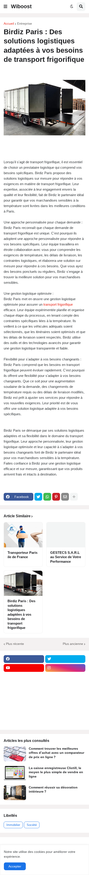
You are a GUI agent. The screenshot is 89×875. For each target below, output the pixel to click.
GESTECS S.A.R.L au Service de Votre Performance (65, 557)
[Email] (65, 497)
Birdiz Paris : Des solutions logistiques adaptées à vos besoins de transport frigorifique (21, 614)
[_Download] (24, 695)
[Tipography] (65, 712)
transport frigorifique (58, 304)
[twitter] (65, 659)
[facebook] (24, 659)
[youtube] (24, 668)
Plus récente (15, 644)
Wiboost (21, 6)
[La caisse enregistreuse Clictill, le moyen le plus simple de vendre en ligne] (15, 773)
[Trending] (65, 703)
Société (32, 825)
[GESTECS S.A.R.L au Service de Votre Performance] (66, 534)
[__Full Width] (24, 677)
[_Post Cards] (24, 686)
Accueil (9, 23)
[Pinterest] (56, 497)
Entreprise (24, 23)
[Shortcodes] (24, 721)
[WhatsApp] (47, 497)
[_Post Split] (65, 686)
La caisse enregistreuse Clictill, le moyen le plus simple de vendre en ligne (56, 772)
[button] (5, 7)
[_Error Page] (65, 695)
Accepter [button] (14, 866)
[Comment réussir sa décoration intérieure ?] (15, 792)
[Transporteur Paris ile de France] (23, 534)
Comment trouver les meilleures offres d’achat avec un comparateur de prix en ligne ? (56, 753)
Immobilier (13, 825)
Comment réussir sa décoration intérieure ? (53, 789)
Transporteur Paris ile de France (22, 555)
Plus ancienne (73, 644)
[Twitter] (38, 497)
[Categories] (24, 712)
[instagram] (65, 668)
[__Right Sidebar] (65, 677)
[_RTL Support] (24, 703)
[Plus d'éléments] (74, 497)
